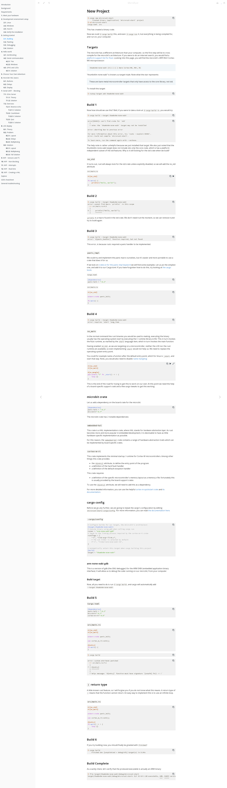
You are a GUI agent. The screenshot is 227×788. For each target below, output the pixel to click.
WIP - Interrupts (8, 165)
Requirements (6, 12)
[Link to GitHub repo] (224, 3)
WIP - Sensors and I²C (10, 158)
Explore (4, 176)
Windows (9, 26)
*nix (10, 61)
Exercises (9, 104)
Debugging (9, 45)
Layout (11, 135)
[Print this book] (218, 3)
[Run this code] (173, 176)
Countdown (13, 113)
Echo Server (10, 94)
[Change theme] (43, 3)
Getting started (8, 35)
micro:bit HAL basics (10, 78)
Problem (8, 132)
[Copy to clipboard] (173, 18)
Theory (11, 97)
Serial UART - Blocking (10, 91)
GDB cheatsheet (7, 180)
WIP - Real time (8, 169)
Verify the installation (13, 32)
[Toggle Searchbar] (49, 3)
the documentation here (159, 510)
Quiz (10, 119)
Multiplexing (13, 142)
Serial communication (13, 58)
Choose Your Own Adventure (13, 74)
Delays (8, 84)
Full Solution (13, 154)
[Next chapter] (220, 397)
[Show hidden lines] (173, 364)
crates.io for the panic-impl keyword (115, 265)
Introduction (6, 4)
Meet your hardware (10, 15)
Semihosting (10, 55)
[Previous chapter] (40, 397)
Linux (7, 22)
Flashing (8, 42)
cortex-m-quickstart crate (147, 489)
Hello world (6, 52)
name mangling (140, 358)
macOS (8, 29)
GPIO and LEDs (11, 67)
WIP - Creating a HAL (10, 172)
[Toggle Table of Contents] (38, 3)
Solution (8, 48)
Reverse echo (13, 107)
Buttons (8, 81)
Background (5, 8)
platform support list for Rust (100, 58)
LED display (6, 126)
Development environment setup (14, 19)
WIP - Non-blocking (10, 161)
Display (8, 87)
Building (8, 39)
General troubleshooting (10, 183)
